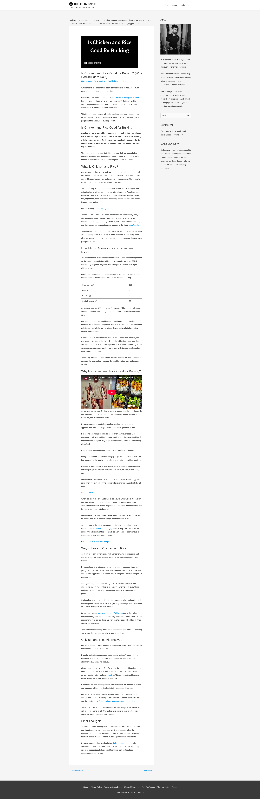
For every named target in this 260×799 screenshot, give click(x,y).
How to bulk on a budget (99, 542)
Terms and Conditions (113, 787)
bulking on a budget (104, 529)
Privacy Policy (96, 787)
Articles (184, 5)
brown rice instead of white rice (110, 613)
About (174, 787)
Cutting (174, 5)
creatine (111, 675)
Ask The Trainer (148, 787)
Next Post (149, 771)
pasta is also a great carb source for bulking (117, 701)
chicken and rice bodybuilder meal (125, 97)
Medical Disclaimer (132, 787)
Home (85, 787)
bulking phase (119, 743)
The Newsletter (163, 787)
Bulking (165, 5)
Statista (92, 493)
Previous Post (76, 771)
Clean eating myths (103, 208)
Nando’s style (133, 225)
